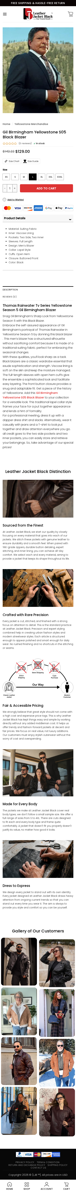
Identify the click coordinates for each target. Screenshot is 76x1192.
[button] (5, 14)
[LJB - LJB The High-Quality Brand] (38, 14)
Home (6, 124)
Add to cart (46, 188)
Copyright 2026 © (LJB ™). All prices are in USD (38, 1175)
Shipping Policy (58, 1165)
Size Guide (33, 161)
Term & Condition (48, 1162)
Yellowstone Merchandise (31, 124)
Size (5, 170)
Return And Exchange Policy (26, 1165)
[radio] (6, 177)
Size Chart (14, 161)
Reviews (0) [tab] (10, 296)
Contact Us (38, 1167)
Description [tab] (10, 289)
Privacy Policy (25, 1162)
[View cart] (70, 14)
